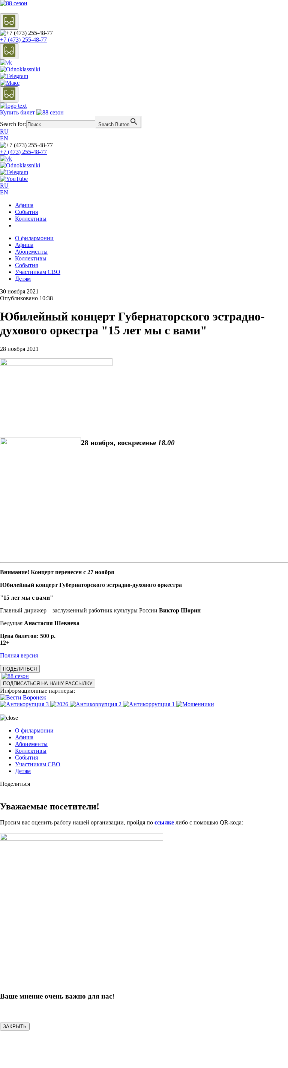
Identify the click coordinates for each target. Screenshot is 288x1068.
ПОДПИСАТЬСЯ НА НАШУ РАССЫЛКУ (47, 683)
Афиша (24, 205)
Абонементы (31, 251)
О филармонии (34, 238)
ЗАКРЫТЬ (15, 1026)
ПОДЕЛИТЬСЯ (20, 669)
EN (4, 138)
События (26, 212)
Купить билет (17, 112)
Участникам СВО (37, 272)
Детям (23, 278)
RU (4, 131)
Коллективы (30, 218)
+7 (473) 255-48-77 (23, 39)
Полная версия (19, 655)
